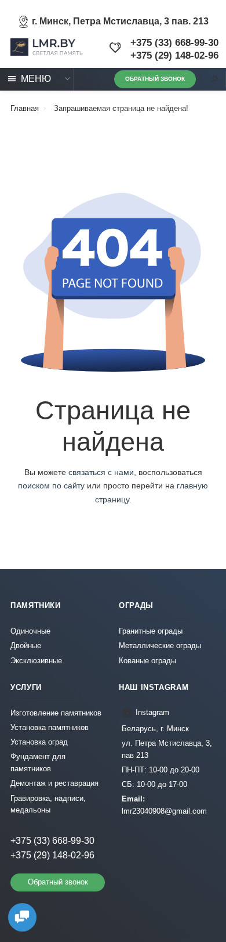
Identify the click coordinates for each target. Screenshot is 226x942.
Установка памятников (49, 728)
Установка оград (39, 742)
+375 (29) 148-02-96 (174, 55)
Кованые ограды (147, 661)
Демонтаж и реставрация (54, 783)
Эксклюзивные (36, 661)
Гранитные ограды (151, 631)
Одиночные (30, 631)
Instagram (152, 713)
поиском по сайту (51, 485)
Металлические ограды (160, 646)
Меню (36, 79)
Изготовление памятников (55, 713)
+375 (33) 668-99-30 (174, 42)
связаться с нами (101, 472)
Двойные (25, 646)
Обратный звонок (155, 78)
